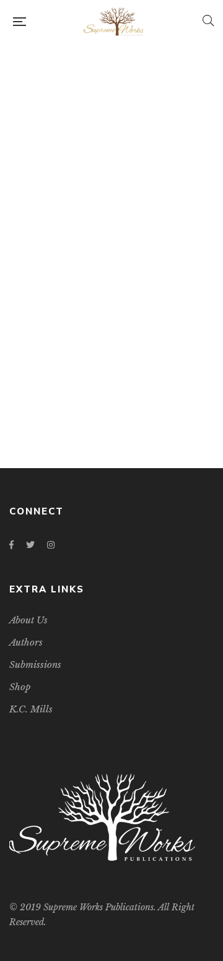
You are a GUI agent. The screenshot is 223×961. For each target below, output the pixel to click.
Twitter (30, 544)
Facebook (11, 544)
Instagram (51, 544)
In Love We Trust (111, 401)
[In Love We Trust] (111, 230)
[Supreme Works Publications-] (114, 21)
